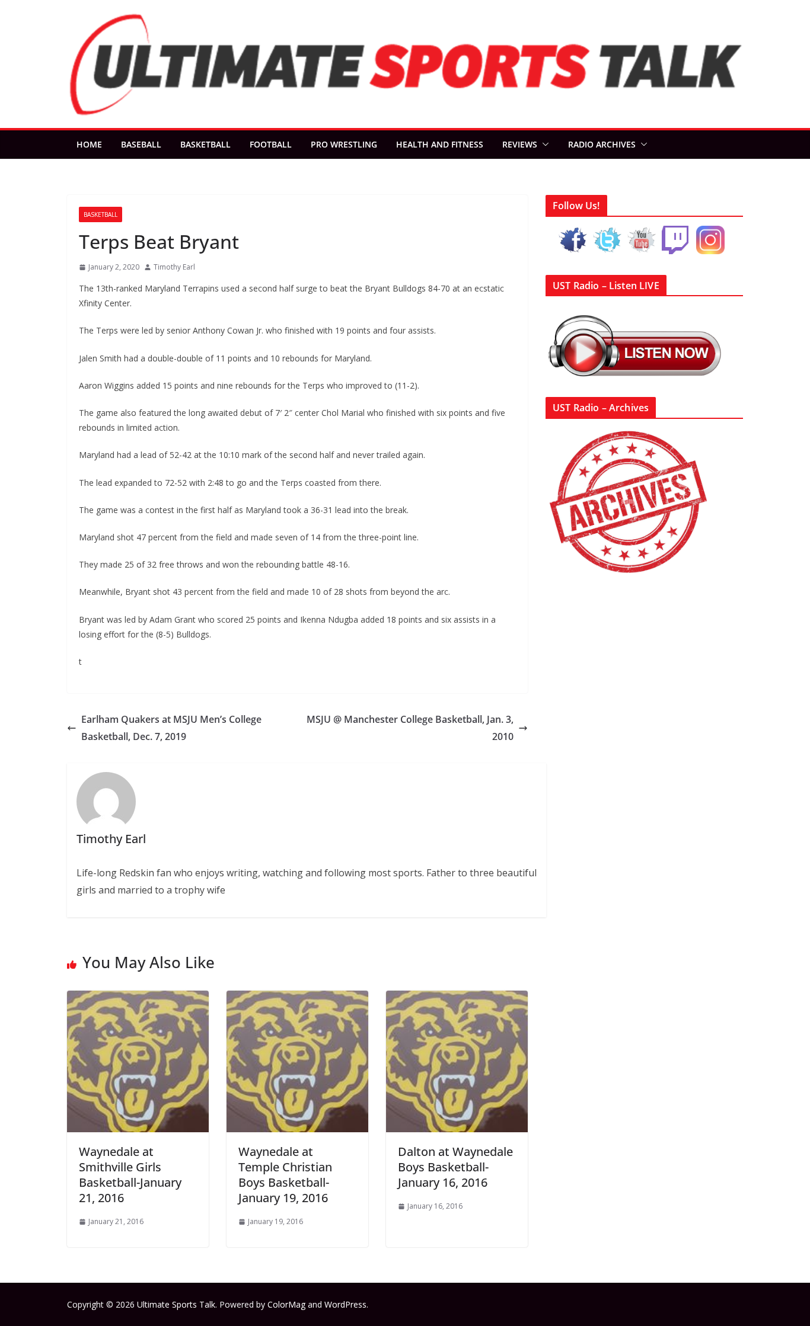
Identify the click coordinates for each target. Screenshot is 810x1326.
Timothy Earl (174, 267)
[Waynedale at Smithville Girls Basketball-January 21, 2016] (138, 998)
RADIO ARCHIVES (602, 144)
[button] (543, 144)
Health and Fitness (439, 144)
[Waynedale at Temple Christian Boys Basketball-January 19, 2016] (297, 998)
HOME (89, 144)
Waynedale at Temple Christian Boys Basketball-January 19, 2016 (285, 1175)
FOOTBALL (271, 144)
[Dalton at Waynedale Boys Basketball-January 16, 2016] (457, 998)
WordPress (345, 1304)
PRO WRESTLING (344, 144)
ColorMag (286, 1304)
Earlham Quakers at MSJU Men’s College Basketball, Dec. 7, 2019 (171, 728)
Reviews (519, 144)
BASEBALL (141, 144)
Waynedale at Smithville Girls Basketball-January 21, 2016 (130, 1175)
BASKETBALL (205, 144)
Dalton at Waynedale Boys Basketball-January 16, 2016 (455, 1167)
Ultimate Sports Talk (176, 1304)
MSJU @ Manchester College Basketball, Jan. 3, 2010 (410, 728)
